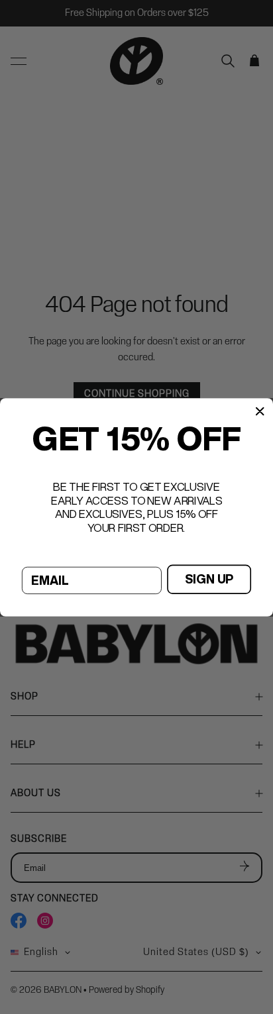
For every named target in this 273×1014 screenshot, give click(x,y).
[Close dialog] (259, 410)
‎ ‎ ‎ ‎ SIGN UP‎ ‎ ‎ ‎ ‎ (209, 579)
